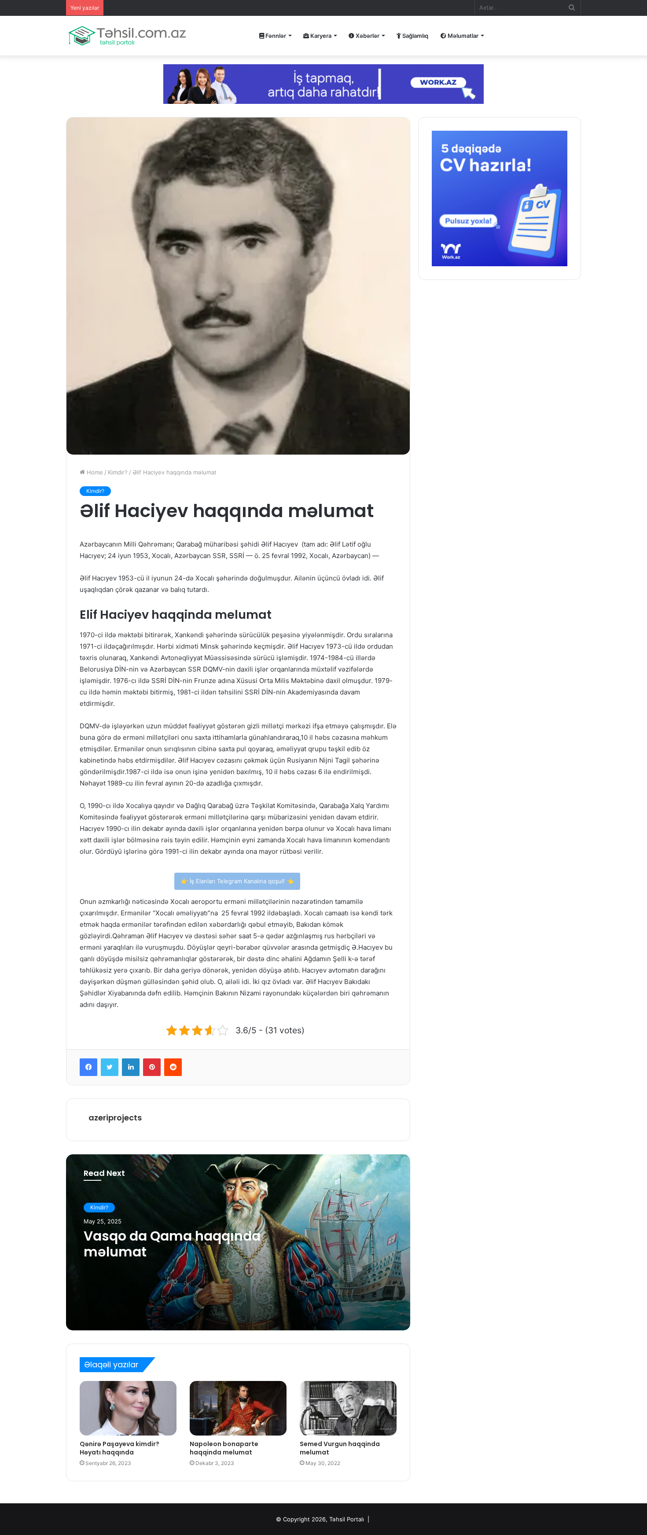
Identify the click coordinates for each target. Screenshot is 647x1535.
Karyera (320, 35)
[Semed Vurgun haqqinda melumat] (348, 1408)
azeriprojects (115, 1117)
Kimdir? (118, 472)
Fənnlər (275, 35)
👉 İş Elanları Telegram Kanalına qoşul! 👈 (237, 881)
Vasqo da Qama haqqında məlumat (172, 1244)
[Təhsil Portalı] (127, 36)
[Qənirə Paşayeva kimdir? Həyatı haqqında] (128, 1408)
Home (94, 472)
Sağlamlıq (414, 35)
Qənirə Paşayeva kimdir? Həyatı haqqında (119, 1448)
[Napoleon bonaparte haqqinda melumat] (238, 1408)
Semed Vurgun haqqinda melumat (340, 1448)
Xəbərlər (366, 35)
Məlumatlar (462, 35)
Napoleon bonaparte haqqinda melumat (224, 1448)
